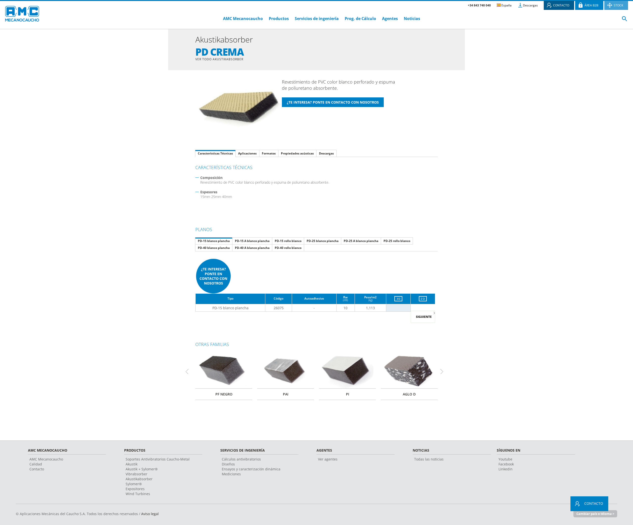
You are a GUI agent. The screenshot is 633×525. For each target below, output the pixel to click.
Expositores (135, 488)
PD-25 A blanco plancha (361, 241)
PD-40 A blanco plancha (252, 248)
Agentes (390, 18)
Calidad (35, 464)
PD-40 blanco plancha (214, 248)
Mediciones (231, 474)
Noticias (412, 18)
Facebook (506, 464)
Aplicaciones (247, 153)
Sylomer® (134, 483)
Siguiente (424, 317)
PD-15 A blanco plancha (252, 241)
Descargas (530, 5)
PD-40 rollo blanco (288, 248)
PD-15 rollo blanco (288, 241)
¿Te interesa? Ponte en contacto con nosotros (213, 276)
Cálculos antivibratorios (241, 459)
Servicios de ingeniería (317, 18)
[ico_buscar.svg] (624, 20)
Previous (189, 371)
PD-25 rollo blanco (397, 241)
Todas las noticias (429, 459)
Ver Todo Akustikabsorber (219, 59)
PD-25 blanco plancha (323, 241)
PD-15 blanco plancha (214, 241)
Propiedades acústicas (297, 153)
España (506, 5)
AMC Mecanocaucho (243, 18)
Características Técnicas (215, 153)
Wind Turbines (138, 493)
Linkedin (505, 469)
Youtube (505, 459)
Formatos (269, 153)
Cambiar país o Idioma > (595, 513)
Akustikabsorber (139, 479)
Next (444, 371)
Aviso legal (150, 513)
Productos (279, 18)
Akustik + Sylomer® (142, 469)
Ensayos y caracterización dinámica (251, 469)
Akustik (131, 464)
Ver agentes (328, 459)
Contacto (36, 469)
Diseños (228, 464)
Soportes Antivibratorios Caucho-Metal (158, 459)
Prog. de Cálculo (360, 18)
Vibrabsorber (136, 474)
